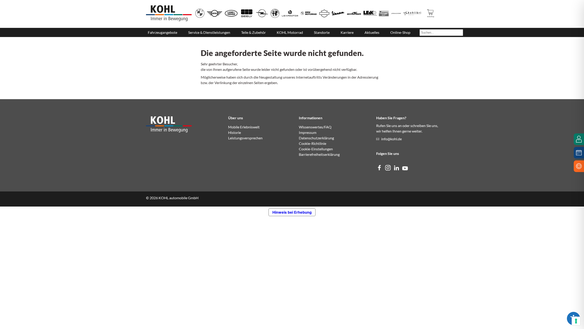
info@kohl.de (391, 139)
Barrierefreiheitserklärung (319, 154)
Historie (234, 132)
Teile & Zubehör (253, 32)
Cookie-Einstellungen (316, 149)
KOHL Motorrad (290, 32)
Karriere (347, 32)
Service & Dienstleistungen (209, 32)
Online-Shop (400, 32)
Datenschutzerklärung (316, 138)
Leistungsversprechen (245, 138)
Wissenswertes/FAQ (315, 127)
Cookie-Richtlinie (312, 143)
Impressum (307, 132)
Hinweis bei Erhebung (292, 212)
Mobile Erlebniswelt (244, 127)
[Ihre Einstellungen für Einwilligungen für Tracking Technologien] (576, 321)
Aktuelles (372, 32)
